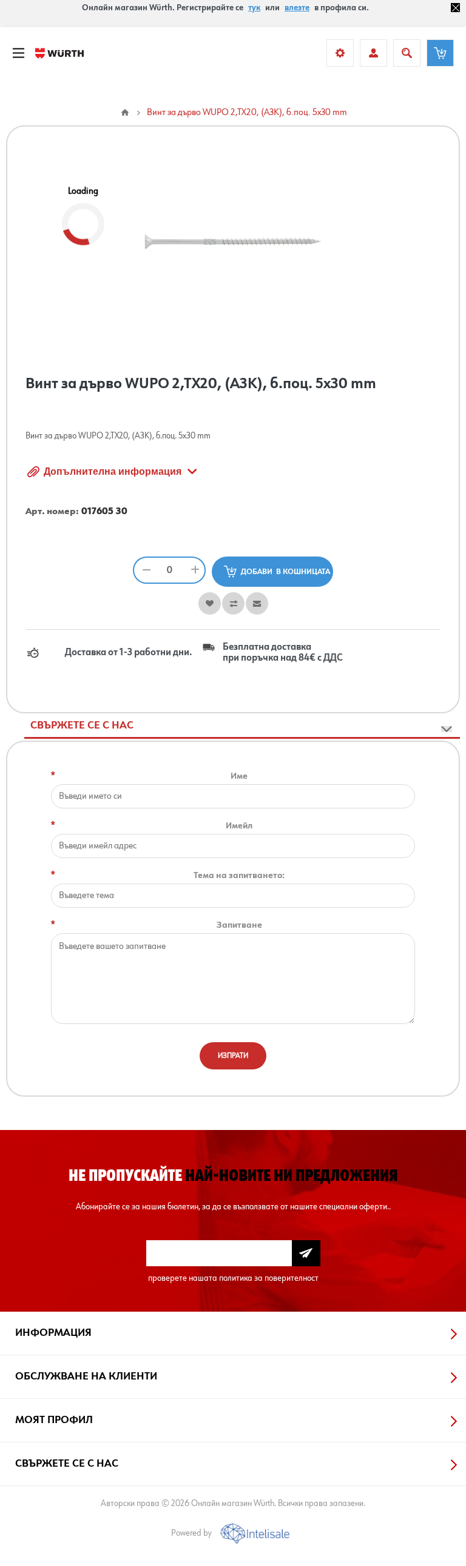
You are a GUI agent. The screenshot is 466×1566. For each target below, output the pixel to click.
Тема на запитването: (239, 875)
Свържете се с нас (81, 725)
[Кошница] (440, 53)
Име (239, 776)
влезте (297, 8)
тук (254, 8)
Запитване (239, 925)
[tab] (242, 726)
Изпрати (233, 1056)
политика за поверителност (269, 1278)
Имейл (239, 825)
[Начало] (125, 112)
